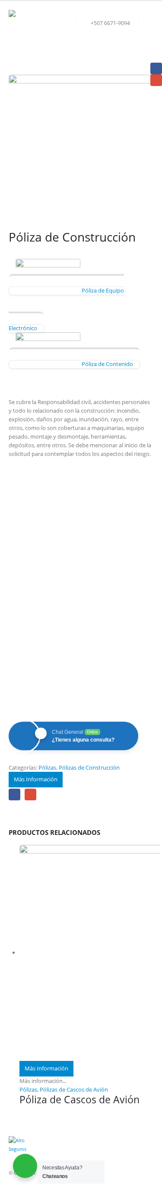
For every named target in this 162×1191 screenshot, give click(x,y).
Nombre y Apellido (40, 492)
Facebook (14, 794)
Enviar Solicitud (81, 678)
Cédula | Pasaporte (39, 538)
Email (30, 794)
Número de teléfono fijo (46, 578)
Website (23, 659)
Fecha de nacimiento (41, 551)
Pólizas (47, 767)
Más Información (35, 779)
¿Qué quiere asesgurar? (45, 621)
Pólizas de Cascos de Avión (74, 1089)
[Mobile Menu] (145, 42)
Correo (23, 522)
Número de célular (38, 608)
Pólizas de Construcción (89, 767)
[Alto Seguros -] (32, 33)
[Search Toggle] (146, 23)
